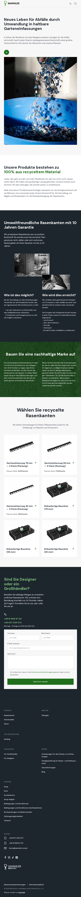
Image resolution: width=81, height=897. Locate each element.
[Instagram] (9, 857)
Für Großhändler (10, 754)
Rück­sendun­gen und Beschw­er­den (18, 812)
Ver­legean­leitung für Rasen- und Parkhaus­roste (59, 762)
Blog (43, 772)
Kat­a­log (7, 739)
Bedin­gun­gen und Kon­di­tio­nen (16, 804)
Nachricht (11, 654)
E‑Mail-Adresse (13, 643)
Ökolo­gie (45, 715)
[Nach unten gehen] (6, 52)
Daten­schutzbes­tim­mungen (42, 672)
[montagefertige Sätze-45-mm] (59, 489)
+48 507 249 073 (13, 622)
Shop (6, 787)
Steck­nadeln (9, 719)
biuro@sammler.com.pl (18, 848)
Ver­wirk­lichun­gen (49, 767)
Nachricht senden (40, 682)
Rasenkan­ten (9, 715)
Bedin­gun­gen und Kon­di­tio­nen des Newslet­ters (23, 808)
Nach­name (45, 633)
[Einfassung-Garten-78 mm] (21, 446)
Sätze (6, 724)
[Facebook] (5, 857)
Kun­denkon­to (9, 795)
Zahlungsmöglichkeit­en (13, 816)
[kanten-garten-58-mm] (59, 446)
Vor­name (11, 633)
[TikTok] (13, 857)
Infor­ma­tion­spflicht (36, 885)
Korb (6, 791)
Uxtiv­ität (21, 892)
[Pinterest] (16, 857)
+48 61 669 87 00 (13, 618)
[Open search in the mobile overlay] (70, 3)
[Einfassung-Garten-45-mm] (21, 489)
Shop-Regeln (9, 799)
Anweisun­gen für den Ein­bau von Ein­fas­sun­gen (58, 755)
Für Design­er (9, 758)
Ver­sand (7, 820)
